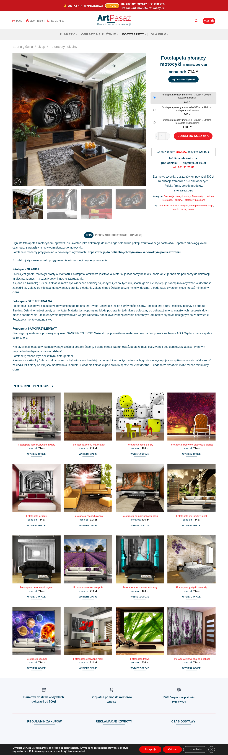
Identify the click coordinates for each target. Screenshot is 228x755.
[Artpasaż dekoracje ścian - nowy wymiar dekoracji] (114, 20)
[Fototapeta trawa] (140, 631)
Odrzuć (172, 749)
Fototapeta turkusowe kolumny (140, 587)
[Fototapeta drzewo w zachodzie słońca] (191, 417)
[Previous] (19, 119)
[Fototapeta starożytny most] (191, 488)
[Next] (139, 119)
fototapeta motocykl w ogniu (173, 205)
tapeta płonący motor (183, 209)
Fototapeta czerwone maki (88, 658)
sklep (41, 47)
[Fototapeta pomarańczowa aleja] (140, 488)
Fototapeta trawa (139, 658)
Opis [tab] (89, 235)
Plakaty (67, 34)
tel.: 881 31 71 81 (183, 167)
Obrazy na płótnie (98, 34)
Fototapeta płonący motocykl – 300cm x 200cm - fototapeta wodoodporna (187, 121)
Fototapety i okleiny (63, 47)
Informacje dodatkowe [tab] (111, 235)
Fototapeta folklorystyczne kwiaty (36, 444)
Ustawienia (195, 749)
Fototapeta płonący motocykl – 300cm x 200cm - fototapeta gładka (187, 96)
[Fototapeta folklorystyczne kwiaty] (36, 417)
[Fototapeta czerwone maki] (88, 631)
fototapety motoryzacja (201, 205)
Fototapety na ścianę (194, 200)
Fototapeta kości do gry (140, 444)
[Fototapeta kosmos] (36, 631)
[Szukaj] (196, 20)
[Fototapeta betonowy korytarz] (36, 559)
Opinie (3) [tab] (136, 235)
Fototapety (133, 34)
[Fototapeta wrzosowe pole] (88, 559)
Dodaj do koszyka (193, 135)
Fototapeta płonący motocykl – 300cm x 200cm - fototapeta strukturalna (187, 109)
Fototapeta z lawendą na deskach (191, 658)
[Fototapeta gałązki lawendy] (191, 559)
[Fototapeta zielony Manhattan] (88, 417)
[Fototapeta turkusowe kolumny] (140, 559)
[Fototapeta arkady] (36, 488)
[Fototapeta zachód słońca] (88, 488)
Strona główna (22, 47)
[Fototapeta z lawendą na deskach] (191, 631)
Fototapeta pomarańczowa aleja (140, 515)
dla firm (158, 34)
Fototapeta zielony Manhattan (88, 444)
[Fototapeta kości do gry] (140, 417)
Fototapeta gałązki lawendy (191, 587)
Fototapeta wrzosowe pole (88, 587)
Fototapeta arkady (36, 515)
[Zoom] (17, 181)
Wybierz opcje (36, 454)
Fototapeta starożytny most (191, 515)
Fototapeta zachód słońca (88, 515)
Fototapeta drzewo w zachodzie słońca (191, 444)
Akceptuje (150, 749)
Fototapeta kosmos (36, 658)
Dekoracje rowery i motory (177, 196)
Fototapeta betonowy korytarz (36, 587)
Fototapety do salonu (203, 196)
